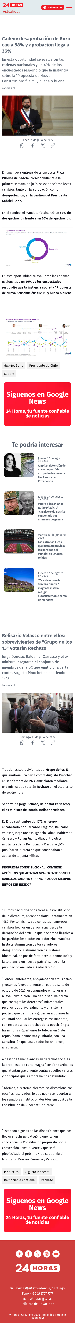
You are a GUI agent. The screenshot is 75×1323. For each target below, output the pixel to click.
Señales (53, 7)
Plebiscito (11, 1171)
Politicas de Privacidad (37, 1303)
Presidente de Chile (43, 365)
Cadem (9, 373)
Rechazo (47, 1180)
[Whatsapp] (22, 145)
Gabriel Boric (13, 365)
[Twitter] (43, 145)
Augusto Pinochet (37, 1171)
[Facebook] (32, 145)
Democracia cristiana (19, 1180)
